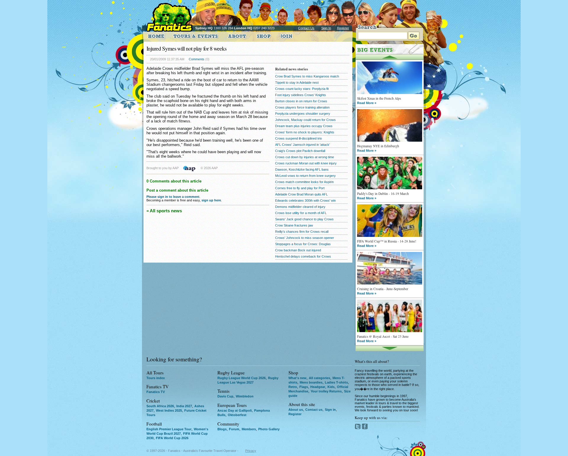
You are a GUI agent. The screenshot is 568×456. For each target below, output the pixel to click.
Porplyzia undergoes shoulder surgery (302, 113)
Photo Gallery (269, 429)
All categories (319, 378)
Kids (331, 387)
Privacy (250, 450)
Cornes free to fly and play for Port (300, 188)
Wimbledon (245, 396)
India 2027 (184, 406)
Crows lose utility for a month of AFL (301, 213)
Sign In (326, 28)
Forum (234, 429)
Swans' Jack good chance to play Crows (304, 219)
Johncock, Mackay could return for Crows (305, 120)
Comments (196, 59)
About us (295, 409)
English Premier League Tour (168, 429)
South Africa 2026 (160, 406)
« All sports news (164, 210)
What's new (297, 378)
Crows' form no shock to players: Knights (304, 132)
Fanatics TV (155, 392)
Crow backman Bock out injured (298, 250)
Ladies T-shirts (336, 382)
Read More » (366, 103)
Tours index (155, 378)
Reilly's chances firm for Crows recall (301, 231)
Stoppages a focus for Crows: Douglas (303, 244)
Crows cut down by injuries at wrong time (304, 157)
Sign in (330, 409)
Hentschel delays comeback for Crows (303, 256)
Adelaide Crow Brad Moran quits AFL (301, 194)
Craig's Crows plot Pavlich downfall (300, 151)
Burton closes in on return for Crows (301, 101)
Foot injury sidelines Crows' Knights (300, 95)
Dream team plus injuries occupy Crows (304, 126)
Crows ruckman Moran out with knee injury (306, 163)
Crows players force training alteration (302, 107)
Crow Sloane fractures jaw (294, 225)
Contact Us (306, 28)
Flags (303, 387)
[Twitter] (358, 428)
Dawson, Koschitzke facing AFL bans (302, 169)
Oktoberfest (237, 415)
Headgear (317, 387)
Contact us (313, 409)
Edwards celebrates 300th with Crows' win (305, 200)
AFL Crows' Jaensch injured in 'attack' (302, 144)
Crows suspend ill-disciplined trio (298, 138)
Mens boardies (311, 382)
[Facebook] (365, 428)
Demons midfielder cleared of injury (300, 206)
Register (343, 28)
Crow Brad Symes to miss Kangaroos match (307, 76)
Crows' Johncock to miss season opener (304, 238)
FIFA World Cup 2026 (172, 438)
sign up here (211, 200)
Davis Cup (225, 396)
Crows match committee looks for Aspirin (304, 182)
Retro (292, 387)
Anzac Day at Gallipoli (234, 410)
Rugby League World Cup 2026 (241, 378)
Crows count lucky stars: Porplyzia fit (302, 88)
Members (249, 429)
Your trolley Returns (326, 391)
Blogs (222, 429)
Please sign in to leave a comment (172, 196)
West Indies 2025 (169, 410)
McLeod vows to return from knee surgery (305, 175)
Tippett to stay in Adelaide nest (297, 82)
